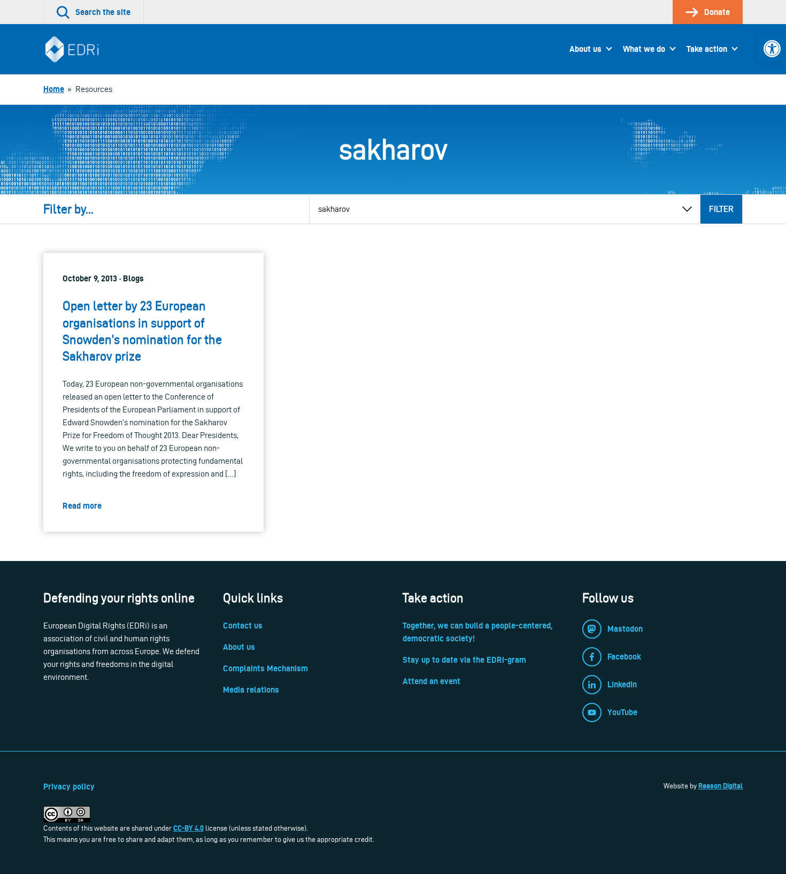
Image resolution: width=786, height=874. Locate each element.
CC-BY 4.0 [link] (188, 828)
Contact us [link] (243, 625)
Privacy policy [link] (69, 786)
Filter (721, 208)
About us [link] (585, 48)
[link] (772, 49)
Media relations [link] (251, 689)
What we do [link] (644, 48)
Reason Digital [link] (720, 785)
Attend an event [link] (431, 681)
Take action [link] (707, 48)
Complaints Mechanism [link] (265, 668)
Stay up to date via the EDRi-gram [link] (464, 659)
